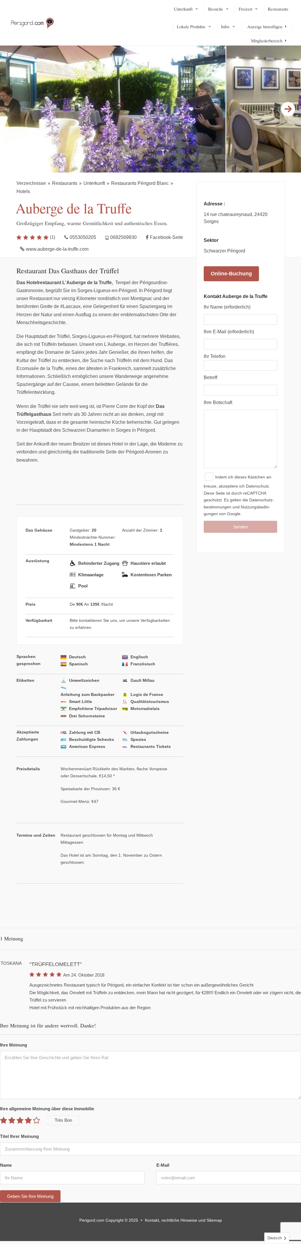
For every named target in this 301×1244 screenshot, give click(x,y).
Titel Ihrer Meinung (19, 1136)
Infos (225, 26)
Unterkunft (183, 9)
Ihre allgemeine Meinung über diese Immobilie (47, 1108)
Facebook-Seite (166, 237)
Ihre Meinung (13, 1044)
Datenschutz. (258, 486)
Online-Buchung (231, 274)
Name (6, 1165)
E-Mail (162, 1165)
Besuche (215, 9)
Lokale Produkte (191, 26)
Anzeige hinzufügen (264, 26)
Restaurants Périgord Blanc (140, 183)
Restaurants (278, 9)
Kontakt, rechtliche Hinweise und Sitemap (183, 1220)
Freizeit (245, 9)
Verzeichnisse (31, 183)
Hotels (23, 191)
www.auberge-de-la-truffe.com (57, 249)
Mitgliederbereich (266, 40)
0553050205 (83, 237)
